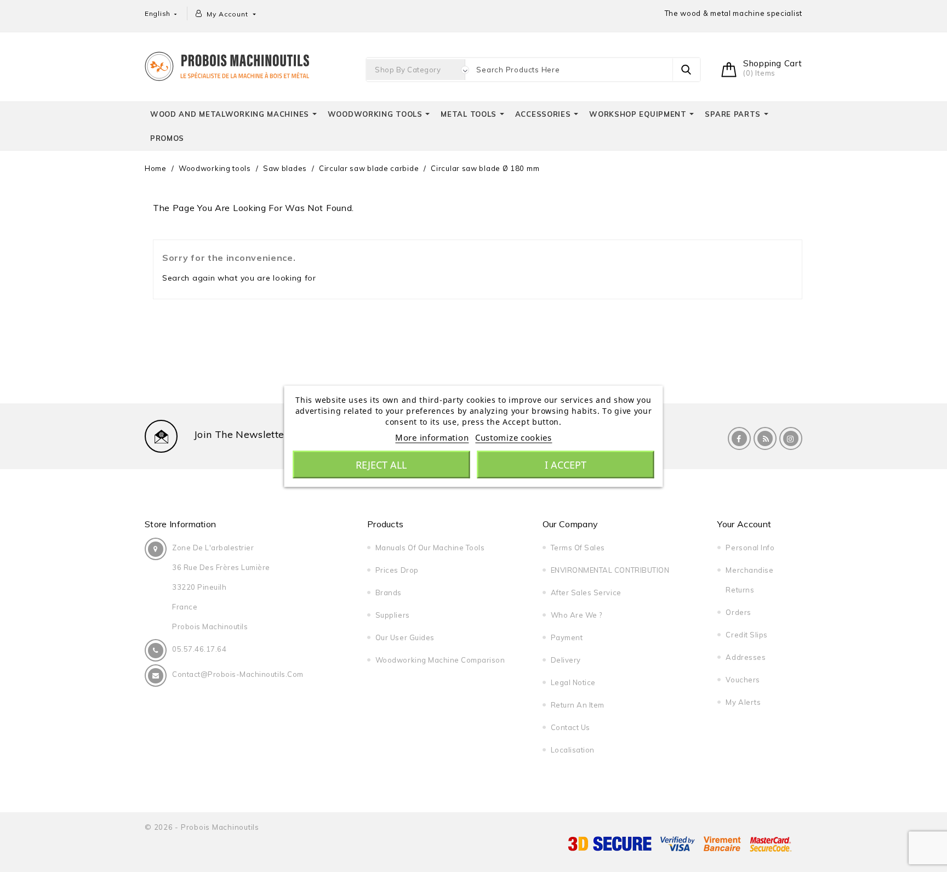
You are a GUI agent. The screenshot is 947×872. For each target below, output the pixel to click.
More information (432, 436)
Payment (567, 637)
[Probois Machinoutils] (227, 64)
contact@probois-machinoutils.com (238, 674)
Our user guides (405, 637)
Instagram (790, 438)
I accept (565, 464)
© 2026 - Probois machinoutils (202, 827)
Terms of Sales (578, 547)
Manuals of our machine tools (430, 547)
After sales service (586, 592)
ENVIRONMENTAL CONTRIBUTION (610, 570)
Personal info (750, 547)
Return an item (577, 704)
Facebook (739, 438)
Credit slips (746, 634)
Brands (388, 592)
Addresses (746, 657)
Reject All (381, 464)
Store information (180, 523)
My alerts (743, 702)
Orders (738, 612)
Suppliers (392, 615)
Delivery (566, 660)
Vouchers (743, 679)
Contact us (570, 727)
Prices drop (397, 570)
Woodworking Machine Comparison (440, 660)
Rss (765, 438)
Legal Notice (573, 682)
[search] (686, 69)
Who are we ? (576, 615)
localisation (573, 749)
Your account (744, 523)
